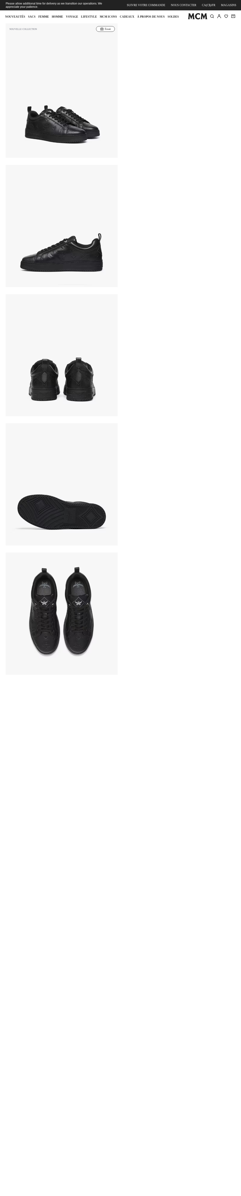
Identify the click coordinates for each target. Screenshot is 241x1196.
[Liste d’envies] (226, 16)
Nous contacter (183, 5)
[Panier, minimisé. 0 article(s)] (233, 16)
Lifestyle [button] (89, 16)
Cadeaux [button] (127, 16)
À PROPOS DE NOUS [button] (151, 16)
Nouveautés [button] (15, 16)
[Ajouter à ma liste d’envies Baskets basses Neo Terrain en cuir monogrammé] (213, 31)
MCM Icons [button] (108, 16)
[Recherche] (212, 16)
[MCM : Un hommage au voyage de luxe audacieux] (197, 18)
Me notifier (179, 90)
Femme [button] (43, 16)
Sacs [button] (32, 16)
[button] (62, 96)
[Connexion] (219, 16)
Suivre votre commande (146, 5)
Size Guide (149, 66)
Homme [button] (57, 16)
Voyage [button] (72, 16)
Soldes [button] (173, 16)
